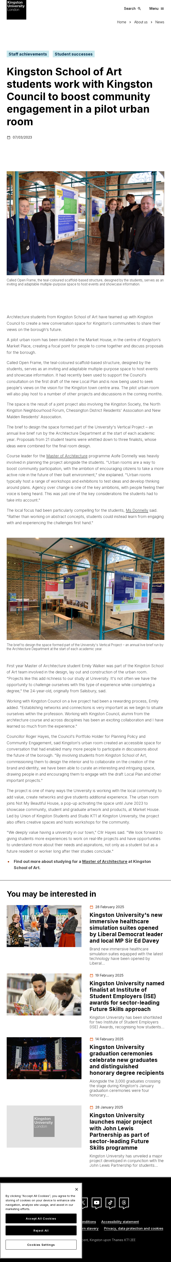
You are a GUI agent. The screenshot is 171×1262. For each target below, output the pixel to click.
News (159, 22)
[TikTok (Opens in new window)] (110, 1202)
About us (141, 22)
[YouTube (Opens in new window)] (97, 1202)
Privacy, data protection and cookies (133, 1228)
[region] (41, 1220)
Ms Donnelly (137, 510)
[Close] (76, 1189)
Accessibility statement (120, 1222)
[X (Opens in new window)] (83, 1202)
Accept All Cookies (41, 1218)
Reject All (41, 1230)
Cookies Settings (41, 1244)
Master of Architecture (67, 456)
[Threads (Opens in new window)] (124, 1202)
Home (121, 22)
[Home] (16, 9)
